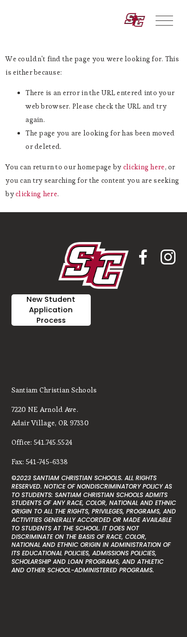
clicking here (144, 166)
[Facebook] (143, 257)
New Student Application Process (50, 309)
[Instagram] (168, 257)
